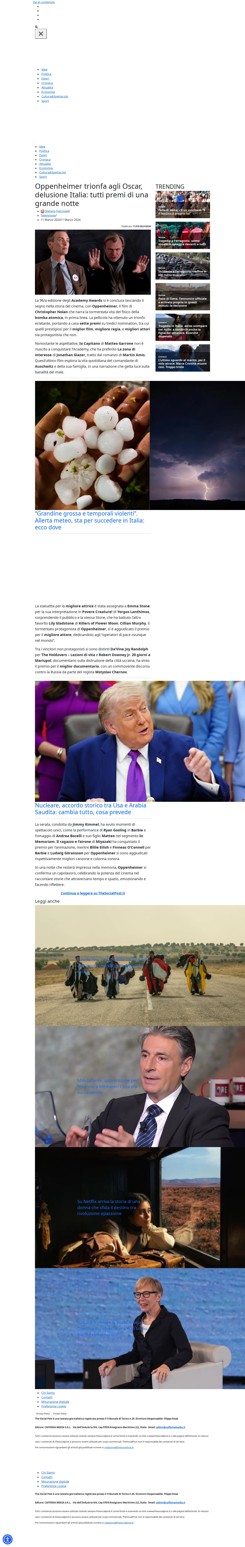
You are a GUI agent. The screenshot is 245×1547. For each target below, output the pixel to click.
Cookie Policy (59, 1413)
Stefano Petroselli (57, 211)
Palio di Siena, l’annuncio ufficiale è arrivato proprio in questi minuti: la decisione (182, 302)
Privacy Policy (43, 1413)
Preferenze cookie (53, 1406)
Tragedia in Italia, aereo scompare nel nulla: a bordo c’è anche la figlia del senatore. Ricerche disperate (182, 331)
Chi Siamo (48, 1393)
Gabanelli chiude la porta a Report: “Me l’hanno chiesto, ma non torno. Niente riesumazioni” (113, 1328)
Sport (45, 101)
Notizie (161, 206)
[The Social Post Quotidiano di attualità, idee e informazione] (139, 53)
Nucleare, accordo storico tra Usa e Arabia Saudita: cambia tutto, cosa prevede (90, 808)
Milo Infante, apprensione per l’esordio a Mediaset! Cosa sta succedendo (107, 1086)
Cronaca (47, 83)
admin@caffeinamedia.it (170, 1427)
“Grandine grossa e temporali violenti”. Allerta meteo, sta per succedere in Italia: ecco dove (89, 520)
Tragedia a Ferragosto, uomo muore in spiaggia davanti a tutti (182, 242)
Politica (46, 74)
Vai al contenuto (44, 2)
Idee (44, 70)
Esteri (45, 78)
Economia (48, 92)
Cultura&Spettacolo (54, 96)
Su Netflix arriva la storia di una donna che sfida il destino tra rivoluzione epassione (108, 1207)
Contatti (46, 1397)
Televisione (48, 215)
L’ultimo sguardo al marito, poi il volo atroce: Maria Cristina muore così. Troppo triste (182, 364)
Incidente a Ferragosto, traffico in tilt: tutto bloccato (182, 273)
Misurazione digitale (55, 1402)
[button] (8, 1539)
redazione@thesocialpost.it (118, 1447)
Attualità (47, 87)
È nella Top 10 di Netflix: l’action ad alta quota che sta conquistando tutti (112, 965)
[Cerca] (36, 27)
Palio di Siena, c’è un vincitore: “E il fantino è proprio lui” (181, 211)
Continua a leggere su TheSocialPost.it (93, 893)
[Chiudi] (41, 34)
